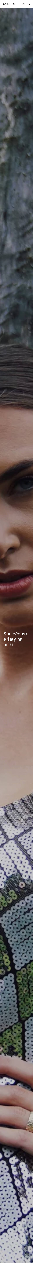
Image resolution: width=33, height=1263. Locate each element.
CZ (23, 4)
